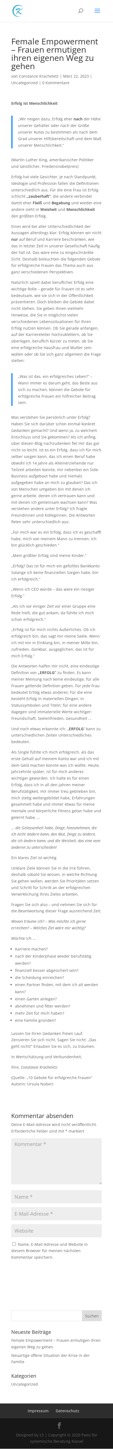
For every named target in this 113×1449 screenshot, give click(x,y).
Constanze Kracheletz (39, 76)
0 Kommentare (55, 82)
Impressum (38, 1410)
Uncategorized (24, 82)
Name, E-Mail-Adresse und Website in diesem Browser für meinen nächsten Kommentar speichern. (49, 1251)
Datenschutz (67, 1410)
